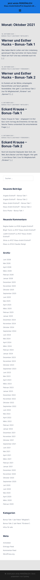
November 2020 (9, 474)
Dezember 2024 (9, 320)
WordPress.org (8, 554)
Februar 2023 (8, 387)
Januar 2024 (8, 354)
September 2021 (9, 444)
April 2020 (7, 497)
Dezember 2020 (9, 470)
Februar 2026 (8, 275)
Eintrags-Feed (8, 547)
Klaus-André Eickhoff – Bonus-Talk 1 (17, 203)
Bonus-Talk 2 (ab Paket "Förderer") (15, 69)
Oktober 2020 (8, 478)
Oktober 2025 (8, 290)
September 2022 (9, 406)
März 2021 (7, 459)
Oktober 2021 (8, 440)
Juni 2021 (7, 448)
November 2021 (9, 436)
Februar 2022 (8, 425)
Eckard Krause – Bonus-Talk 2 (14, 144)
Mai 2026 (6, 263)
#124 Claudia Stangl (18, 244)
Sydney (26, 576)
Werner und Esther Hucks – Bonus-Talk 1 (18, 42)
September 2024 (9, 331)
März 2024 (7, 346)
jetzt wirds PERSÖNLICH (20, 3)
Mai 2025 (6, 301)
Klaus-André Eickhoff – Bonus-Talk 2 (17, 207)
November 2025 (9, 286)
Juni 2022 (7, 410)
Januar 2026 (8, 278)
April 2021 (7, 455)
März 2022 (7, 421)
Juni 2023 (7, 372)
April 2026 (7, 267)
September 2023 (9, 369)
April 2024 (7, 342)
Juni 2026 (7, 260)
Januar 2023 (8, 391)
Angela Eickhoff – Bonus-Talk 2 (15, 199)
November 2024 (9, 323)
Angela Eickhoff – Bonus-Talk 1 (15, 196)
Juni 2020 (7, 489)
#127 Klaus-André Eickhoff (25, 230)
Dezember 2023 (9, 357)
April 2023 (7, 380)
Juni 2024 (7, 335)
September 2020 (9, 481)
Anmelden (7, 543)
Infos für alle (8, 527)
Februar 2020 (8, 504)
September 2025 (9, 293)
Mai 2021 (6, 451)
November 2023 (9, 361)
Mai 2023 (6, 376)
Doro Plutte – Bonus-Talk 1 (13, 211)
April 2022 (7, 418)
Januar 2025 (8, 316)
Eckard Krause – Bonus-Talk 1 (14, 111)
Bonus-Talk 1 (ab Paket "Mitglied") (15, 36)
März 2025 (7, 308)
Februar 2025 (8, 312)
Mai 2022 (6, 414)
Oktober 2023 (8, 365)
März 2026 (7, 271)
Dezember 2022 (9, 395)
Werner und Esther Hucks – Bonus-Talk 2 (18, 75)
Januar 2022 (8, 429)
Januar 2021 (8, 466)
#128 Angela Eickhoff (25, 226)
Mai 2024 (6, 339)
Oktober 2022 (8, 403)
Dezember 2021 (9, 433)
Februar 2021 (8, 463)
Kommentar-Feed (9, 550)
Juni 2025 (7, 297)
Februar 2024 (8, 350)
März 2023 (7, 384)
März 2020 (7, 500)
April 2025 (7, 305)
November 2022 (9, 399)
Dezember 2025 (9, 282)
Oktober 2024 (8, 327)
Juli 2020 (6, 485)
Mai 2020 (6, 493)
